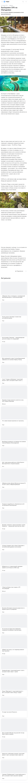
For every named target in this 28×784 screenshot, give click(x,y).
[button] (14, 25)
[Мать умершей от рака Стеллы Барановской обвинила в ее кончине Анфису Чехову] (14, 354)
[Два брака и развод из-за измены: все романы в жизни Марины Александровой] (14, 437)
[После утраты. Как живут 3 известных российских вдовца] (14, 312)
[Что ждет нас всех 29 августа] (14, 707)
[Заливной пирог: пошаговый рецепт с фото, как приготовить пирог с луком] (14, 666)
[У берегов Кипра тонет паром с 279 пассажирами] (14, 583)
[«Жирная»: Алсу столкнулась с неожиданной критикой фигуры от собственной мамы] (14, 291)
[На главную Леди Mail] (7, 1)
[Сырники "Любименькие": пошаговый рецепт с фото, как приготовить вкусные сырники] (14, 770)
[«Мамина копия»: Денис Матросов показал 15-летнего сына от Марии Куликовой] (14, 479)
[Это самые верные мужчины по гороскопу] (14, 416)
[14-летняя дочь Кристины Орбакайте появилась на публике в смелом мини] (14, 624)
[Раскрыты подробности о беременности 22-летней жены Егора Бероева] (14, 499)
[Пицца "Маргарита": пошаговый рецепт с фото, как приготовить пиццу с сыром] (14, 687)
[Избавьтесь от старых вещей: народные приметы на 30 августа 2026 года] (14, 562)
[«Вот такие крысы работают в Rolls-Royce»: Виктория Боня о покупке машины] (14, 458)
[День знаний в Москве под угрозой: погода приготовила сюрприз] (14, 728)
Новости (11, 5)
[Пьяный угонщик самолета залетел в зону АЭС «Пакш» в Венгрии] (14, 395)
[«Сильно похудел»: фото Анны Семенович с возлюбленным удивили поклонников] (14, 541)
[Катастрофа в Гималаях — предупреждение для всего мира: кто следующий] (14, 333)
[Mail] (4, 1)
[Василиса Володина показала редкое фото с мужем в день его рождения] (14, 603)
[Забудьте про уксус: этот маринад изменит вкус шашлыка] (14, 645)
